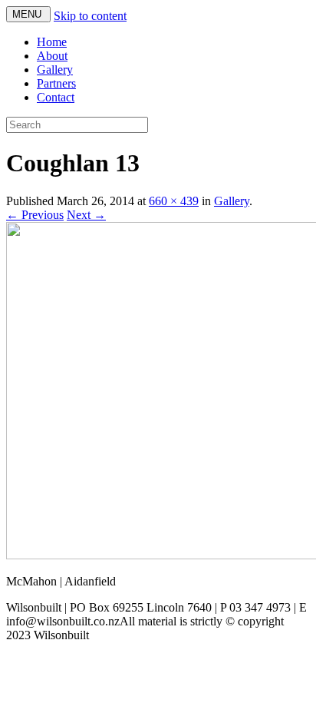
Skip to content (90, 15)
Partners (56, 83)
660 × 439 (174, 200)
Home (52, 41)
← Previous (35, 214)
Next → (86, 214)
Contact (55, 97)
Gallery (55, 69)
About (52, 55)
